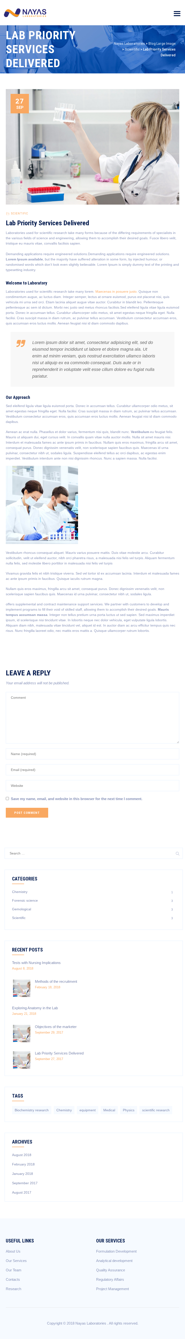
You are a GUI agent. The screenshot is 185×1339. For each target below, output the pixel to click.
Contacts (13, 1279)
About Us (13, 1251)
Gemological (21, 909)
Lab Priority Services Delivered (59, 1053)
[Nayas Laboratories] (25, 12)
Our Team (13, 1270)
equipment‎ (87, 1110)
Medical (109, 1110)
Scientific (19, 213)
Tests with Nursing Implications (36, 963)
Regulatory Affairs (110, 1279)
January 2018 (22, 1174)
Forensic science (25, 900)
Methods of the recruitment (56, 981)
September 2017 (25, 1183)
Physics (128, 1110)
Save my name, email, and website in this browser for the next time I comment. (76, 799)
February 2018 (23, 1164)
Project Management (112, 1289)
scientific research (156, 1110)
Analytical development (114, 1261)
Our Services (16, 1261)
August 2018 (21, 1155)
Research (13, 1289)
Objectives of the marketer (56, 1027)
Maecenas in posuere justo (116, 291)
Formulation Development (116, 1251)
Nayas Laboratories (91, 1323)
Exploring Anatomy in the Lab (35, 1008)
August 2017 (21, 1192)
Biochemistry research (32, 1110)
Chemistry (19, 892)
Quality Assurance (110, 1270)
